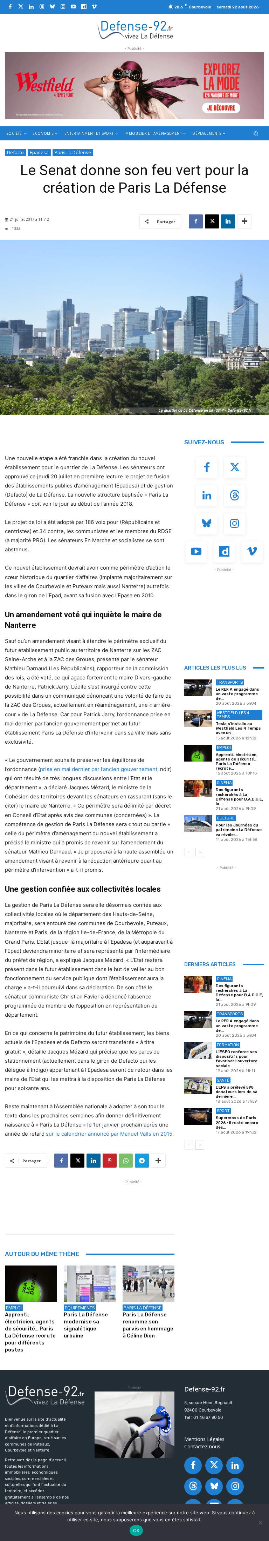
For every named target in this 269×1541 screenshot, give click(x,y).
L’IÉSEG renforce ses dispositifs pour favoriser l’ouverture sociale (236, 1059)
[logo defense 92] (135, 29)
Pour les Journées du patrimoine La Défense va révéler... (239, 830)
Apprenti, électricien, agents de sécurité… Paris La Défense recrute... (236, 761)
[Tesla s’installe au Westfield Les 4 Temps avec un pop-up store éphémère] (198, 718)
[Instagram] (62, 7)
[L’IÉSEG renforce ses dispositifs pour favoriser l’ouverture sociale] (198, 1050)
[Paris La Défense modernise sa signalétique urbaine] (90, 1284)
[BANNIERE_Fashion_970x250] (134, 85)
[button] (256, 133)
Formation (228, 1045)
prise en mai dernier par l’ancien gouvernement (98, 769)
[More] (244, 221)
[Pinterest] (110, 1161)
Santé (223, 1080)
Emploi (14, 1307)
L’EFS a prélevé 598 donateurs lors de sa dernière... (236, 1092)
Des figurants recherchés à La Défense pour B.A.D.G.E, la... (239, 797)
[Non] (260, 1522)
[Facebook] (10, 7)
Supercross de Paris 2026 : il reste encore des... (237, 1122)
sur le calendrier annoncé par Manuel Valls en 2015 (109, 1133)
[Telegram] (142, 1161)
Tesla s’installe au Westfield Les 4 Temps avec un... (238, 728)
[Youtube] (73, 7)
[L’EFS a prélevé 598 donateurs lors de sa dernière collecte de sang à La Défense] (198, 1085)
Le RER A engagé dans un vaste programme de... (237, 694)
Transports (230, 682)
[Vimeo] (94, 7)
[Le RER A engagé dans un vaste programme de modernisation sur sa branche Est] (198, 687)
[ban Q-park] (134, 1424)
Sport (223, 1111)
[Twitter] (20, 7)
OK (136, 1530)
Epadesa (39, 152)
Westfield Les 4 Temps (233, 715)
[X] (212, 221)
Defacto (15, 152)
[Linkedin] (31, 7)
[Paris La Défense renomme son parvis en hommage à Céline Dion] (148, 1284)
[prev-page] (188, 852)
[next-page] (199, 852)
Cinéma (224, 783)
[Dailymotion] (83, 7)
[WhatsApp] (126, 1161)
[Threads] (41, 7)
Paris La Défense (73, 152)
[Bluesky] (52, 7)
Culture (226, 818)
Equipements (80, 1307)
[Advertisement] (132, 1201)
